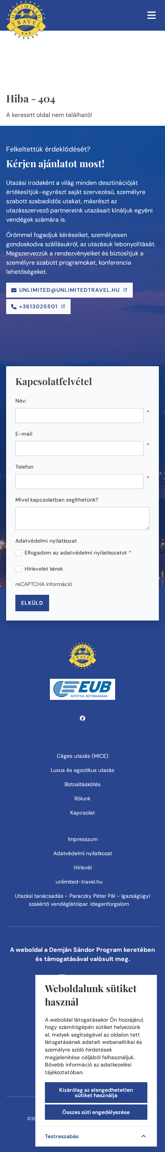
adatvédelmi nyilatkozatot (93, 552)
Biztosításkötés (82, 784)
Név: (20, 400)
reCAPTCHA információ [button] (43, 584)
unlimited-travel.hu (80, 881)
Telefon (24, 466)
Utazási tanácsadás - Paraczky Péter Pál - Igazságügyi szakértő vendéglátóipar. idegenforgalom (82, 899)
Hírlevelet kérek (44, 568)
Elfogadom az (78, 552)
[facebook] (82, 718)
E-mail (23, 433)
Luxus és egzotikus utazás (82, 770)
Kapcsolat (82, 812)
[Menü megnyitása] (151, 15)
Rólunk (82, 798)
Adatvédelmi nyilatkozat (46, 540)
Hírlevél (83, 867)
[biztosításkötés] (82, 688)
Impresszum (82, 839)
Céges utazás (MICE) (82, 755)
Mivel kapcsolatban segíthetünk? (56, 499)
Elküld (32, 602)
